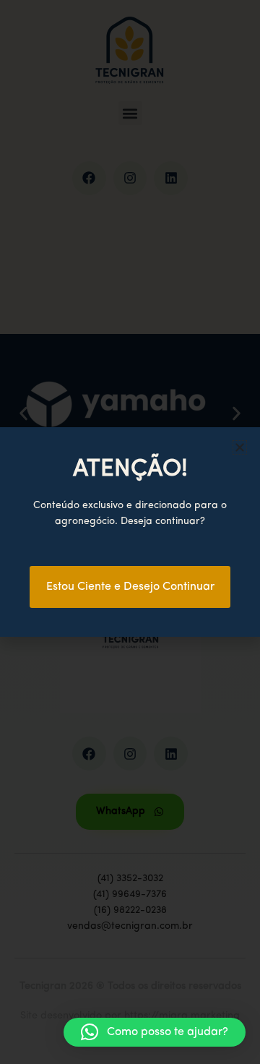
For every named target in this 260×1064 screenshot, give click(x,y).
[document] (130, 532)
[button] (155, 1032)
